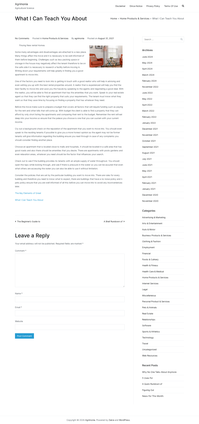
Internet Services (150, 283)
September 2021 (150, 147)
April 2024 (147, 68)
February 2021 (149, 183)
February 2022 (149, 117)
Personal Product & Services (156, 301)
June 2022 (147, 92)
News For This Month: (153, 396)
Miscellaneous (149, 295)
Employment (148, 247)
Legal (144, 289)
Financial (146, 253)
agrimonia (79, 38)
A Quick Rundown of (152, 384)
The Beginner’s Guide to (28, 221)
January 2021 (148, 189)
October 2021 (149, 141)
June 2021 (147, 165)
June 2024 (147, 57)
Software (146, 325)
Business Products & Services (156, 235)
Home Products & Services (55, 38)
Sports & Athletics (151, 331)
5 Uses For (147, 378)
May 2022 (147, 99)
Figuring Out (148, 390)
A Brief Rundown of (113, 221)
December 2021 (150, 129)
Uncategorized (149, 349)
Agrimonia (21, 4)
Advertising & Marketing (153, 217)
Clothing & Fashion (151, 241)
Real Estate (147, 313)
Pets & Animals (149, 307)
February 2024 (149, 81)
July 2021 (147, 159)
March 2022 (148, 111)
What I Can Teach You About (29, 200)
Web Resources (149, 355)
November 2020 (150, 201)
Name (18, 293)
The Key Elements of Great (28, 193)
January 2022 (149, 123)
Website (19, 321)
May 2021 (147, 171)
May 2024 (147, 63)
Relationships (148, 319)
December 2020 (150, 195)
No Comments (22, 38)
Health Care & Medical (153, 271)
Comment (20, 250)
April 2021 (147, 177)
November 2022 (150, 87)
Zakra (111, 420)
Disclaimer (120, 6)
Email (18, 307)
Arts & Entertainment (152, 223)
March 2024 (148, 75)
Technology (148, 337)
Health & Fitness (150, 265)
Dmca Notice (136, 6)
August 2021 (148, 153)
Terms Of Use (171, 6)
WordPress (124, 420)
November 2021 (150, 135)
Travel (145, 343)
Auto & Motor (148, 229)
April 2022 (147, 105)
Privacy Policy (153, 6)
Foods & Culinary (150, 259)
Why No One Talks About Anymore (159, 372)
